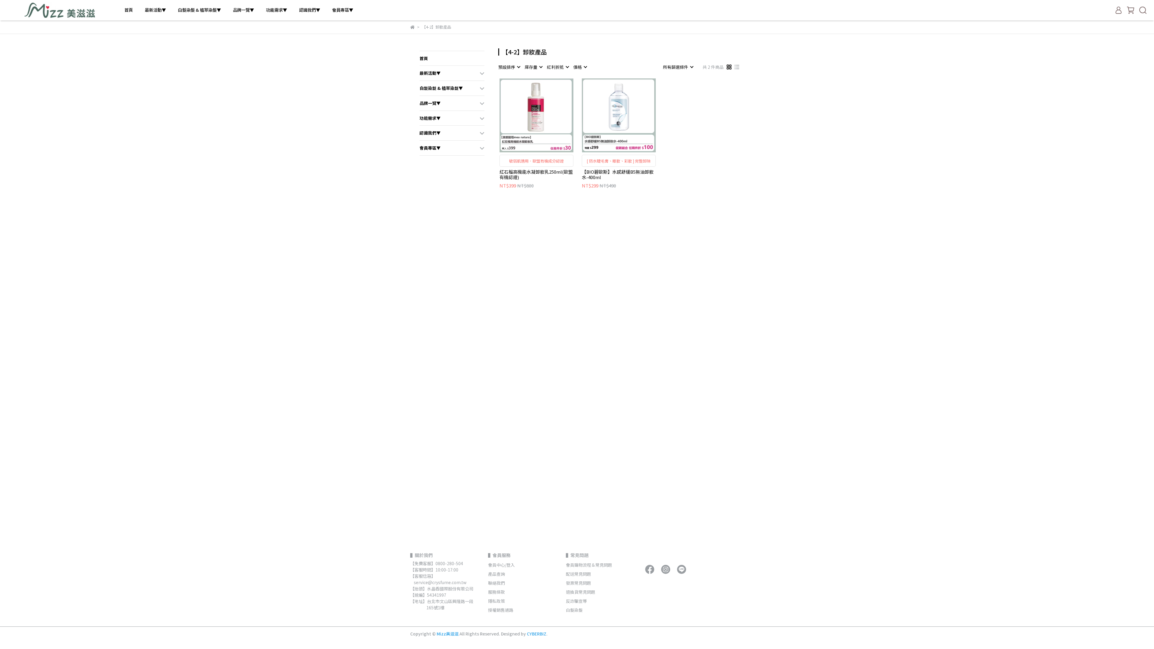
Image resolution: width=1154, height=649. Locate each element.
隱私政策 (496, 601)
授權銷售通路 (500, 610)
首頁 (128, 10)
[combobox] (509, 67)
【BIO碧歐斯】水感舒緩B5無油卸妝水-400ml (618, 174)
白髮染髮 (574, 610)
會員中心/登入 (501, 565)
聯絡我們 (496, 583)
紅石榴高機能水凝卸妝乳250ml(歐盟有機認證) (536, 174)
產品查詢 (496, 574)
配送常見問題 (578, 574)
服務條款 (496, 592)
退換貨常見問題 (580, 592)
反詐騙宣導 (576, 601)
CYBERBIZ (536, 634)
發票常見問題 (579, 583)
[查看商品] (528, 115)
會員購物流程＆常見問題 (589, 565)
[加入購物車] (545, 115)
